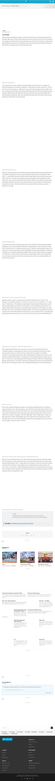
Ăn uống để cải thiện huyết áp (34, 609)
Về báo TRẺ (5, 768)
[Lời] (7, 641)
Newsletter (4, 757)
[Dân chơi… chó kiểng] (33, 603)
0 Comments (13, 565)
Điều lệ (30, 744)
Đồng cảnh (41, 620)
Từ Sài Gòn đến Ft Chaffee (25, 564)
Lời (14, 639)
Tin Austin (41, 732)
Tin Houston (20, 732)
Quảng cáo (31, 755)
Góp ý (3, 755)
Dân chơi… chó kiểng (44, 600)
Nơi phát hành (5, 765)
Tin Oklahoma (5, 733)
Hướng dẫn (31, 747)
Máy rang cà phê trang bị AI (9, 600)
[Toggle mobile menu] (53, 1)
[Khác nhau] (33, 643)
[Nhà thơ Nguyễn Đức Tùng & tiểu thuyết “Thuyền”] (7, 611)
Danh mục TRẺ (32, 742)
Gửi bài (4, 752)
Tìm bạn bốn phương (34, 763)
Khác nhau (41, 639)
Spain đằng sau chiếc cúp (43, 564)
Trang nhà (8, 739)
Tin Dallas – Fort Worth (31, 732)
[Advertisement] (27, 19)
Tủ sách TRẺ (32, 765)
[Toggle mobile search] (50, 1)
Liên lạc (4, 770)
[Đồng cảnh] (33, 623)
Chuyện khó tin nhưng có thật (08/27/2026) (12, 593)
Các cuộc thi (32, 757)
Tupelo (3, 564)
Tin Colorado (49, 732)
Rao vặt (30, 752)
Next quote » (48, 692)
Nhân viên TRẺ (6, 763)
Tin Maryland (14, 733)
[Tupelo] (9, 552)
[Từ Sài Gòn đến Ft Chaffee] (27, 552)
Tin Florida (4, 732)
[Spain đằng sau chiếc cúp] (45, 552)
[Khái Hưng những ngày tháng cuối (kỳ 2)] (7, 628)
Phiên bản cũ (32, 768)
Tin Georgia (12, 732)
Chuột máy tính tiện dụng (33, 593)
